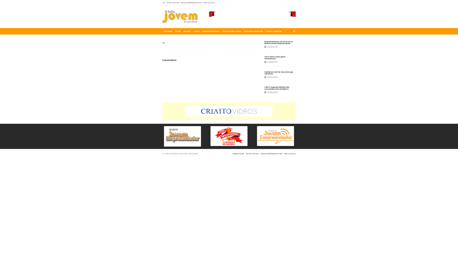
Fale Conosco (209, 3)
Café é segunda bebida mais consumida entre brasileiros (276, 88)
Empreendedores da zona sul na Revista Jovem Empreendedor (278, 42)
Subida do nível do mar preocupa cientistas (278, 73)
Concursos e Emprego (253, 31)
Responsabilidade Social (191, 3)
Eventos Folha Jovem (232, 31)
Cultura (196, 31)
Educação (168, 31)
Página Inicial (238, 154)
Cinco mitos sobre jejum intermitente (274, 58)
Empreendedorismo (211, 31)
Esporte (187, 31)
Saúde (178, 31)
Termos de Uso (173, 3)
